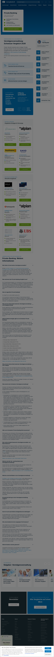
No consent (48, 651)
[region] (27, 651)
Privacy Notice (6, 655)
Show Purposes (48, 654)
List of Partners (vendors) (29, 653)
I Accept (48, 648)
